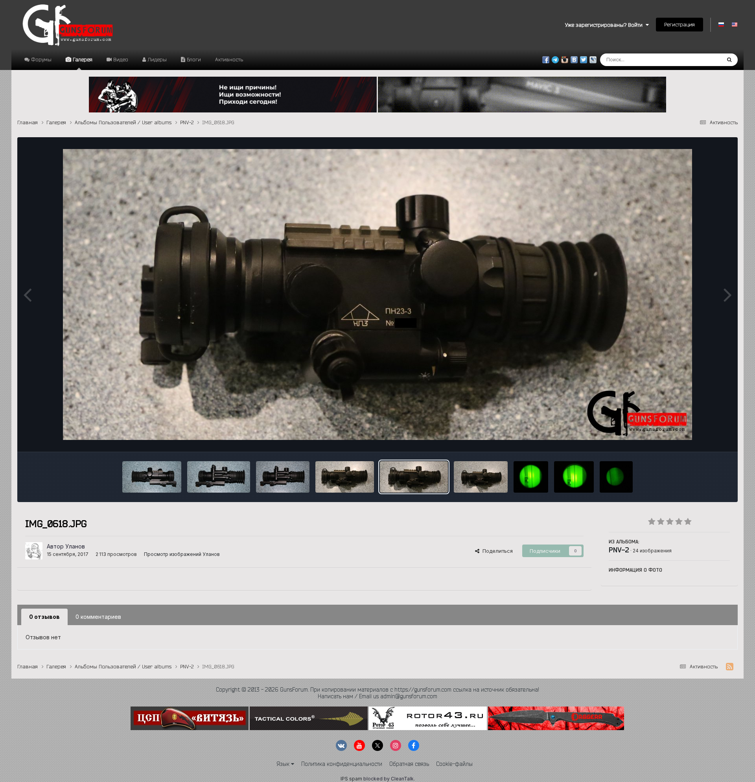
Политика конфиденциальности (341, 764)
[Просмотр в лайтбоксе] (377, 294)
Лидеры (156, 59)
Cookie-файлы (454, 764)
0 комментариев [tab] (98, 616)
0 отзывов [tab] (44, 616)
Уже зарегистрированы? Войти (605, 25)
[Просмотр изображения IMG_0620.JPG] (282, 477)
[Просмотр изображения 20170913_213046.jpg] (616, 477)
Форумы (40, 59)
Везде (703, 60)
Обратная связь (409, 764)
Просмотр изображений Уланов (182, 554)
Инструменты (703, 437)
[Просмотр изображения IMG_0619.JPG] (344, 477)
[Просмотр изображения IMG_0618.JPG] (414, 477)
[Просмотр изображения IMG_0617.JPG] (481, 477)
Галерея (81, 59)
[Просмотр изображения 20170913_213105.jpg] (531, 477)
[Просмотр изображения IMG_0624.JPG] (151, 477)
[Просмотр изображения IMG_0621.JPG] (218, 477)
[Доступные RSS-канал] (730, 666)
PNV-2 (619, 550)
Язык (283, 764)
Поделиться (496, 551)
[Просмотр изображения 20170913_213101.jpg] (574, 477)
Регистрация (679, 24)
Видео (120, 59)
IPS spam (351, 779)
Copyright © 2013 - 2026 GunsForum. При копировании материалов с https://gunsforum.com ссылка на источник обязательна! (377, 689)
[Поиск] (729, 59)
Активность (229, 59)
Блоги (193, 59)
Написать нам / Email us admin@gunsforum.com (377, 696)
